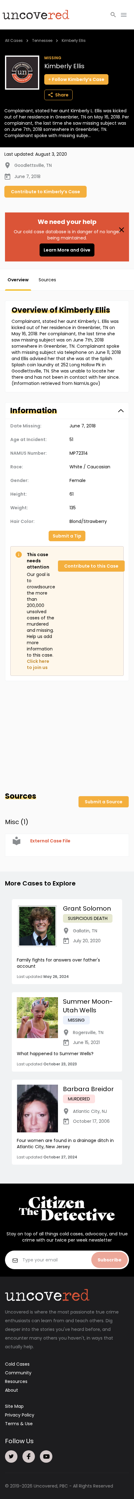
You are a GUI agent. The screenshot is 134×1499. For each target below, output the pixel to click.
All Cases (14, 40)
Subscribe (110, 1260)
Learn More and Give (67, 250)
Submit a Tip (67, 536)
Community (18, 1373)
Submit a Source (103, 802)
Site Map (14, 1406)
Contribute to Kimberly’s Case (45, 192)
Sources (47, 280)
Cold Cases (17, 1364)
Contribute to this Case (91, 566)
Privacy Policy (19, 1415)
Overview (18, 280)
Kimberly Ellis (74, 40)
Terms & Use (19, 1424)
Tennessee (42, 40)
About (11, 1390)
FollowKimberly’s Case (78, 79)
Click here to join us (38, 664)
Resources (16, 1381)
